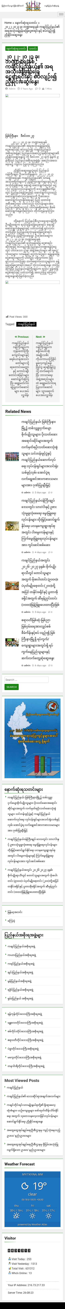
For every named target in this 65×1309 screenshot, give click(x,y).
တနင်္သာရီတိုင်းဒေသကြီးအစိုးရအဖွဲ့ (26, 1066)
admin (12, 88)
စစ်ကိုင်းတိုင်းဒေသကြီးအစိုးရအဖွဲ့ (25, 1031)
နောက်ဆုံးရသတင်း (16, 48)
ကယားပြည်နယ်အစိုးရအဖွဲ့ (22, 955)
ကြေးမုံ (11, 920)
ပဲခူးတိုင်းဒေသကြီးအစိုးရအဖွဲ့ (23, 1048)
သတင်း (33, 48)
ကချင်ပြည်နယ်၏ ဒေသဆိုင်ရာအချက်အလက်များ (33, 1096)
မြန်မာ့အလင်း (15, 912)
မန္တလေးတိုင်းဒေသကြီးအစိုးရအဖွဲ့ (25, 1022)
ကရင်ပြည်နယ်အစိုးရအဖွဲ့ (21, 963)
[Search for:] (26, 680)
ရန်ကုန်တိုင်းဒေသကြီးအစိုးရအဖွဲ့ (25, 1013)
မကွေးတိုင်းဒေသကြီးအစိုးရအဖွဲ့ (24, 1057)
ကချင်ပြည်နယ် (26, 324)
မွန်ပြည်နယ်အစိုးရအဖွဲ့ (19, 981)
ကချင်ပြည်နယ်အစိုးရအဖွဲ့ (21, 946)
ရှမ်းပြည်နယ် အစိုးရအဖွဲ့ (20, 998)
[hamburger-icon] (61, 14)
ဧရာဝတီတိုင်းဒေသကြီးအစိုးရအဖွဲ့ (25, 1040)
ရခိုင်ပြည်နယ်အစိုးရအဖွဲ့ (20, 989)
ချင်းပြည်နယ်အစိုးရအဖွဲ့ (20, 972)
